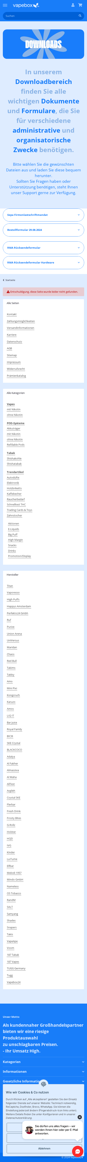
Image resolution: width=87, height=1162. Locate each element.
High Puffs (13, 599)
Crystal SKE (13, 797)
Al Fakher (12, 763)
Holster (11, 832)
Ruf (9, 620)
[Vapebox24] (26, 5)
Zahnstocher (14, 515)
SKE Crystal (13, 743)
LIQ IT (10, 715)
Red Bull (12, 661)
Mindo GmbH (15, 879)
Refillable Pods (15, 444)
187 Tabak (13, 955)
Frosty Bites (14, 818)
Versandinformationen (20, 328)
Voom (10, 948)
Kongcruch (13, 695)
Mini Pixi (12, 688)
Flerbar (11, 804)
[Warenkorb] (80, 5)
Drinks (12, 551)
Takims (11, 668)
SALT (10, 907)
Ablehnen (44, 1148)
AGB (9, 348)
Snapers (12, 927)
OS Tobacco (14, 893)
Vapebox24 (13, 982)
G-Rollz (11, 825)
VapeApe (12, 941)
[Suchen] (80, 16)
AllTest (11, 784)
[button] (72, 5)
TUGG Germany (16, 968)
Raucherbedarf (16, 499)
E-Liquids (13, 529)
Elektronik (13, 483)
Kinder (11, 852)
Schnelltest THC (16, 504)
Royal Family (14, 729)
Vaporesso (13, 592)
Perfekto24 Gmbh (17, 613)
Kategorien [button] (12, 1062)
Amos (10, 709)
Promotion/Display (19, 556)
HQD (10, 838)
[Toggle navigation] (5, 3)
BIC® (10, 736)
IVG (9, 845)
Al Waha (12, 777)
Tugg (10, 975)
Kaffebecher (14, 494)
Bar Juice (12, 722)
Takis (10, 934)
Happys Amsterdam (19, 606)
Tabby (10, 674)
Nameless (13, 886)
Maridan (12, 647)
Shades (11, 920)
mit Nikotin (13, 409)
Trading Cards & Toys (19, 510)
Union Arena (14, 633)
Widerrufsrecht (16, 369)
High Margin (15, 540)
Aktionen (13, 523)
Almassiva (13, 770)
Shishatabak (14, 463)
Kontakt (12, 314)
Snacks (12, 545)
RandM (11, 900)
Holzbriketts (14, 488)
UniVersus (13, 640)
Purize (10, 627)
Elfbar (10, 866)
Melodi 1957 (14, 873)
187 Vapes (13, 961)
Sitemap (12, 355)
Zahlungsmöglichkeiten (21, 321)
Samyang (12, 914)
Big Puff (12, 534)
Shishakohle (14, 458)
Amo (10, 681)
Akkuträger (13, 428)
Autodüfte (13, 477)
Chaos (10, 654)
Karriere (11, 334)
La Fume (12, 859)
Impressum (14, 362)
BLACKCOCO (14, 749)
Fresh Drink (14, 811)
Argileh (11, 790)
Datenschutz (14, 341)
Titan (10, 586)
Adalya (11, 756)
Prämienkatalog (16, 375)
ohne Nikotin (15, 415)
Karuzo (11, 702)
